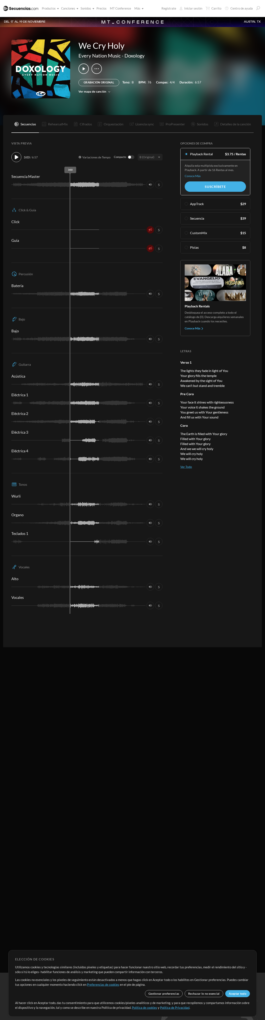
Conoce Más (193, 176)
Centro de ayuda (241, 8)
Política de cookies (144, 1007)
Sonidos (86, 8)
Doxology (134, 56)
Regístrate (168, 8)
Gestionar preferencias (163, 993)
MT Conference (120, 8)
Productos (49, 8)
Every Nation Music (99, 56)
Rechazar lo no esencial (203, 993)
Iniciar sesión (193, 8)
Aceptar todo (237, 993)
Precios (101, 8)
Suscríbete (215, 186)
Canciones (68, 8)
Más (137, 8)
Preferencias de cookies (103, 984)
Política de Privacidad (174, 1007)
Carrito (216, 8)
